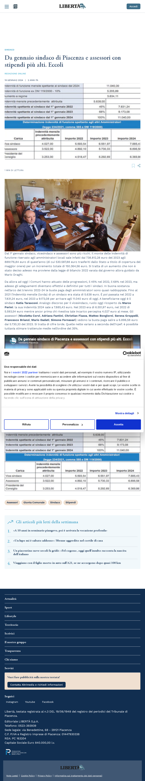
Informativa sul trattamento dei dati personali (78, 776)
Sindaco (9, 50)
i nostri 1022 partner (24, 372)
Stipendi (71, 502)
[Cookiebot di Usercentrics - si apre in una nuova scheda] (125, 354)
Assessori (12, 502)
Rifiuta (26, 424)
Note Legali (12, 776)
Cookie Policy (28, 776)
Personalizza (70, 424)
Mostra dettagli (124, 413)
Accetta (118, 424)
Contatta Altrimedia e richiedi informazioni (36, 684)
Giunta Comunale (34, 502)
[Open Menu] (7, 6)
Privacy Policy (45, 776)
